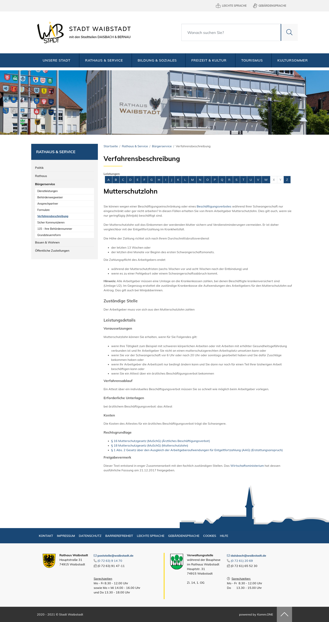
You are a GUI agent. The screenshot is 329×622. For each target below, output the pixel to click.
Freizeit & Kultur (208, 60)
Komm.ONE (265, 614)
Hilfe (224, 536)
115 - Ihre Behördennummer (54, 229)
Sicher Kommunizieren (51, 222)
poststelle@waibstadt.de (115, 555)
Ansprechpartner (47, 203)
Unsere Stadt (56, 60)
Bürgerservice (45, 184)
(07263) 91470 (109, 561)
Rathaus (41, 176)
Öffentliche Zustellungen (52, 250)
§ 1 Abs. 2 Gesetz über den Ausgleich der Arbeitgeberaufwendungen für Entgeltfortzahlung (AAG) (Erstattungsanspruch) (197, 450)
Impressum (66, 536)
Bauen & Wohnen (47, 242)
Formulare (43, 210)
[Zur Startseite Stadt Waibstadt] (82, 32)
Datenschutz (90, 536)
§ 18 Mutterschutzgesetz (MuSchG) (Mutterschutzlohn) (149, 445)
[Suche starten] (289, 32)
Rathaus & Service (104, 60)
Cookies (209, 536)
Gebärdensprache (272, 5)
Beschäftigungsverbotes (214, 206)
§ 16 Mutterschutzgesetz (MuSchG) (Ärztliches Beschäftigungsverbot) (160, 441)
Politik (39, 168)
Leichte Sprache (234, 5)
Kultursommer (292, 60)
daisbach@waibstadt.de (248, 555)
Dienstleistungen (47, 191)
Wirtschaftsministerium (247, 466)
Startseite (111, 146)
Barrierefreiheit (119, 536)
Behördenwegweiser (50, 197)
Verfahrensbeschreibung (52, 216)
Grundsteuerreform (49, 235)
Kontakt (46, 536)
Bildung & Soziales (157, 60)
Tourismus (252, 60)
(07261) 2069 (242, 561)
